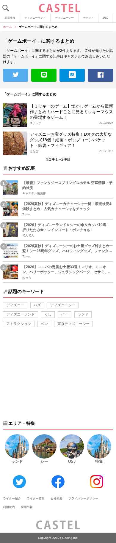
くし (47, 314)
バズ (37, 305)
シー (44, 461)
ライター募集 (36, 498)
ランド (83, 314)
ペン (44, 324)
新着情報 (9, 17)
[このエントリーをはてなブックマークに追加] (72, 75)
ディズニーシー (64, 17)
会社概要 (56, 498)
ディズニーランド (35, 17)
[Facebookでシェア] (100, 75)
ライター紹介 (12, 498)
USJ (105, 17)
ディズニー (15, 305)
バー (64, 314)
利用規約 (9, 507)
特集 (99, 461)
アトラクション (18, 324)
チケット (88, 17)
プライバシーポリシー (83, 498)
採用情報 (27, 507)
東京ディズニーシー (73, 324)
